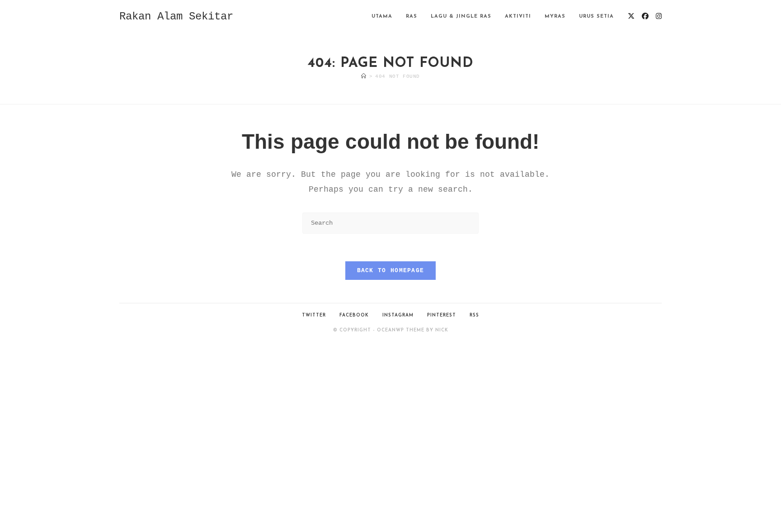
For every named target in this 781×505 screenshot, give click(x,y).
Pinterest (441, 315)
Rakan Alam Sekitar (176, 16)
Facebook (354, 315)
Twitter (314, 315)
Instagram (398, 315)
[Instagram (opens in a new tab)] (658, 16)
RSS (474, 315)
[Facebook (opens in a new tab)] (645, 16)
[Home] (364, 76)
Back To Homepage (390, 270)
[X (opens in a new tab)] (631, 16)
